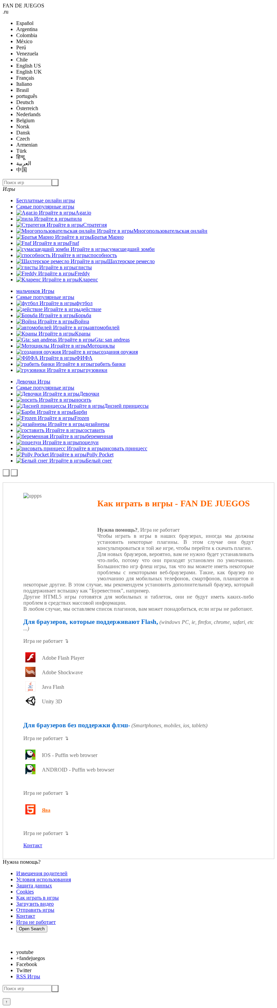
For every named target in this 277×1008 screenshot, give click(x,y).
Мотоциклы (101, 346)
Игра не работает (36, 922)
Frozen (81, 418)
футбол (84, 303)
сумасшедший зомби (131, 249)
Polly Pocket (100, 454)
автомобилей (105, 327)
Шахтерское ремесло (131, 261)
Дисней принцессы (126, 406)
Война (81, 321)
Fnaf (74, 243)
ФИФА (84, 358)
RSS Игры (28, 976)
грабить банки (109, 364)
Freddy (82, 273)
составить (93, 430)
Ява (46, 810)
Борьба (83, 315)
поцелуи (89, 442)
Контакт (32, 845)
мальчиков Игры (35, 291)
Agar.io (83, 213)
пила (76, 219)
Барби (80, 412)
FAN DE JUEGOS (23, 5)
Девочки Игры (33, 381)
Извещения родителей (42, 873)
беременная (99, 436)
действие (90, 309)
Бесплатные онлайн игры (45, 200)
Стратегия (95, 225)
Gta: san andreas (112, 340)
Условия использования (43, 879)
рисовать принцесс (125, 448)
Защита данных (34, 885)
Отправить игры (35, 910)
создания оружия (118, 352)
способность (102, 255)
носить (83, 400)
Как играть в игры (37, 898)
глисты (84, 267)
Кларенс (88, 279)
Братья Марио (108, 237)
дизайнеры (96, 424)
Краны (83, 333)
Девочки (89, 394)
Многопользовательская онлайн (170, 231)
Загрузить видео (35, 904)
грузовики (95, 370)
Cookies (25, 891)
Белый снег (99, 460)
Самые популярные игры (45, 206)
